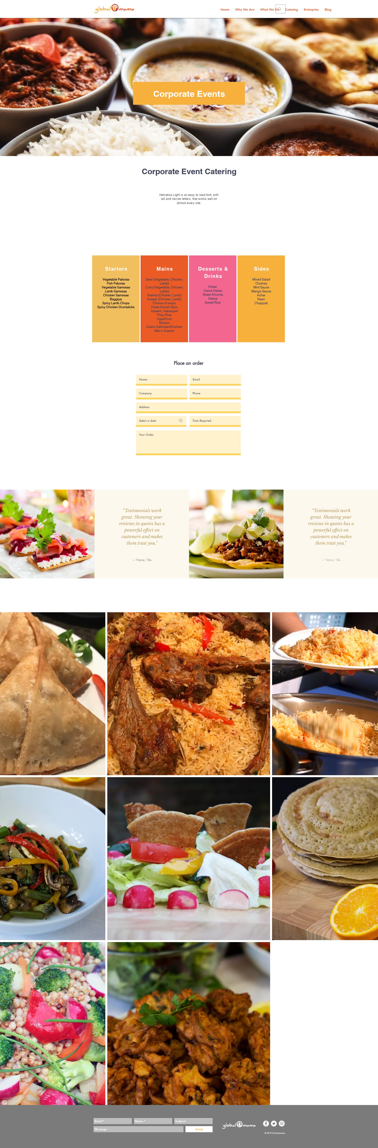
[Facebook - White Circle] (266, 1123)
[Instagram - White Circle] (282, 1123)
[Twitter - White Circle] (274, 1123)
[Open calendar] (180, 420)
